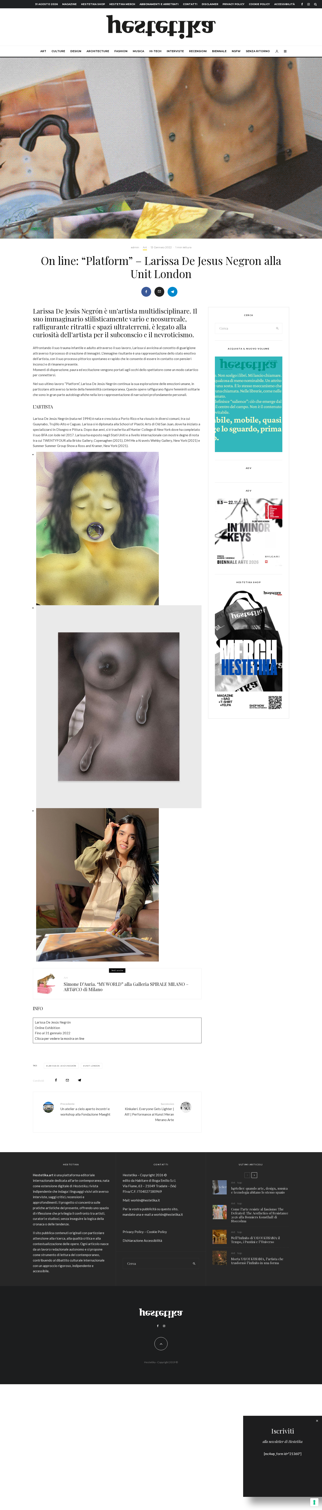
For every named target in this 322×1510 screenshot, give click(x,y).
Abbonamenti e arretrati (159, 4)
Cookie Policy (259, 4)
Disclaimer (210, 4)
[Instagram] (308, 4)
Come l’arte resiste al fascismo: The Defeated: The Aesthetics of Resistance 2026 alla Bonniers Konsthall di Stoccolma (259, 1215)
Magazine (69, 4)
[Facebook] (302, 4)
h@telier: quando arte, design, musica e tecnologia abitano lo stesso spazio (259, 1190)
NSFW (236, 51)
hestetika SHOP (93, 4)
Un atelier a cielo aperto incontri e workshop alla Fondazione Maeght (85, 1109)
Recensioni (198, 51)
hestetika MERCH (122, 4)
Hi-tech (155, 51)
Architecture (98, 51)
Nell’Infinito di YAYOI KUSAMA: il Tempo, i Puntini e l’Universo (255, 1240)
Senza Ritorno (258, 51)
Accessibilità (284, 4)
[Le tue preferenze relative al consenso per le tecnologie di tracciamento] (314, 1502)
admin (135, 247)
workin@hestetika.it (145, 1200)
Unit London (92, 1066)
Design (75, 51)
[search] (277, 328)
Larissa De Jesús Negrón (62, 1066)
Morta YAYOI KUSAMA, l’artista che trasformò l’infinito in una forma (257, 1261)
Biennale (219, 51)
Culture (58, 51)
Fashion (120, 51)
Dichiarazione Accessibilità (142, 1240)
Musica (138, 51)
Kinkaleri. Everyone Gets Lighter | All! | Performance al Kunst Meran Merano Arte (149, 1112)
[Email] (159, 292)
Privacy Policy (233, 4)
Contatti (190, 4)
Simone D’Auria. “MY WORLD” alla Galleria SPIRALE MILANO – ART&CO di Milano (126, 986)
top (239, 1182)
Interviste (175, 51)
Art (43, 51)
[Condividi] (146, 292)
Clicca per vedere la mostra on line (59, 1038)
